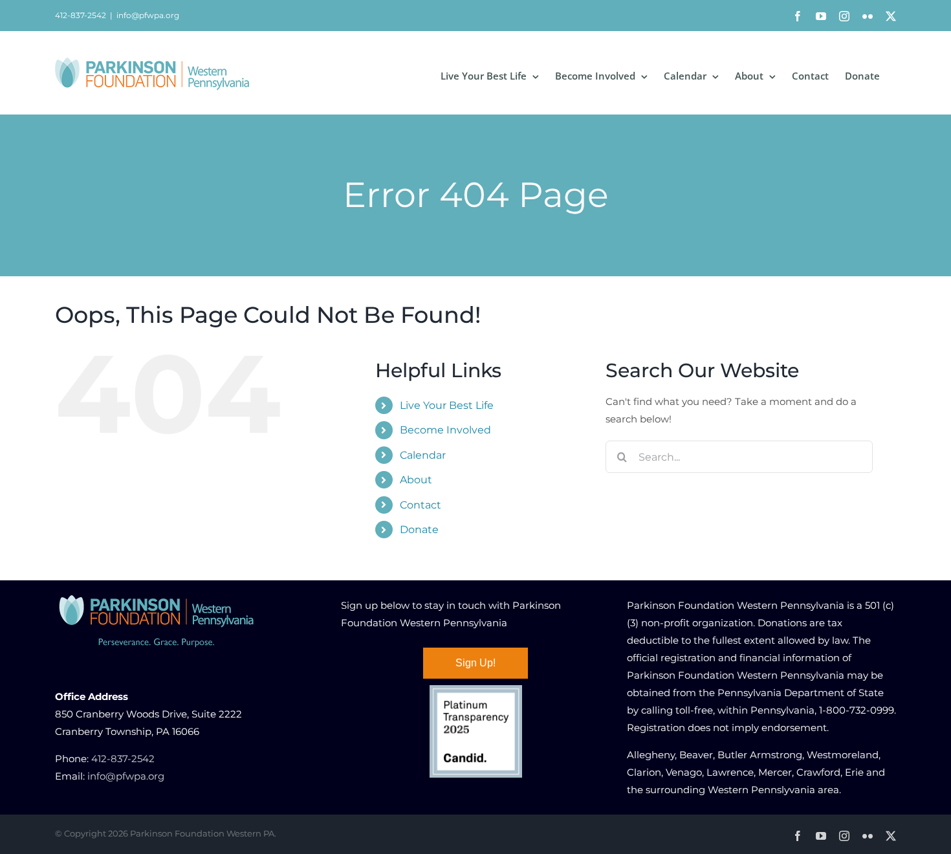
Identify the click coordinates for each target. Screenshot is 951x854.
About (416, 480)
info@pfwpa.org (147, 15)
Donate (419, 529)
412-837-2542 (123, 758)
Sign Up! (475, 662)
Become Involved (445, 430)
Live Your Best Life (447, 405)
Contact (420, 505)
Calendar (423, 455)
